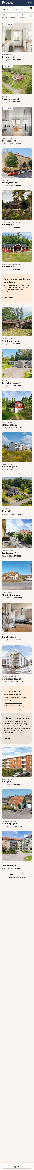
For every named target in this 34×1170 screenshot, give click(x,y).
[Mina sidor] (28, 3)
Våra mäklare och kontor (14, 705)
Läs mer (8, 738)
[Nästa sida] (22, 873)
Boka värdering (10, 297)
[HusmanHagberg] (7, 2)
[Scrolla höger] (30, 15)
